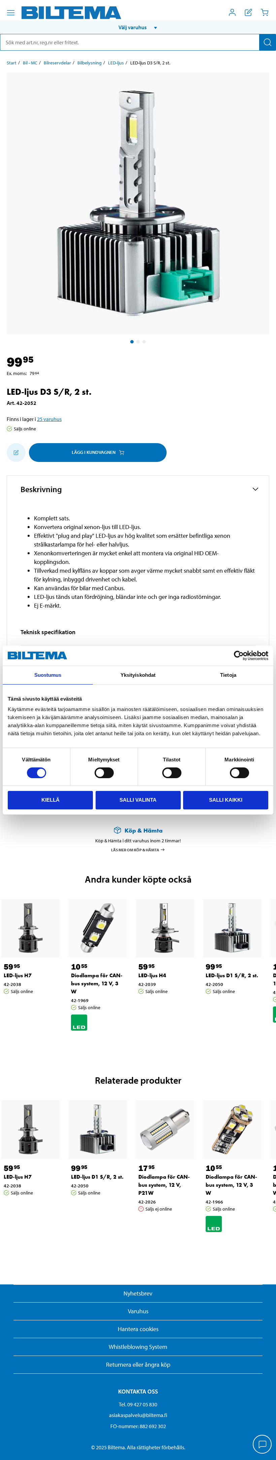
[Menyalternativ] (11, 12)
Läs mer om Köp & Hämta (135, 849)
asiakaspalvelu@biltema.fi (138, 1415)
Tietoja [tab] (228, 675)
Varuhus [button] (138, 1311)
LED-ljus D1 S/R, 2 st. (232, 975)
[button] (138, 27)
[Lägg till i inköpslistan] (16, 452)
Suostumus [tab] (48, 675)
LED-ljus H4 (152, 975)
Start (11, 63)
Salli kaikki (225, 800)
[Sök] (267, 42)
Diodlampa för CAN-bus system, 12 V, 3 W (97, 983)
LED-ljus (116, 63)
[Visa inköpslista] (248, 12)
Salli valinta (138, 800)
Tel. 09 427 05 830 (138, 1404)
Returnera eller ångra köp (138, 1364)
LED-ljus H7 (18, 975)
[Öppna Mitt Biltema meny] (232, 12)
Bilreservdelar (57, 63)
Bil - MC (30, 63)
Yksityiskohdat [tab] (138, 675)
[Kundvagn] (264, 12)
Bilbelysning (89, 63)
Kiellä (50, 800)
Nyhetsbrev (138, 1293)
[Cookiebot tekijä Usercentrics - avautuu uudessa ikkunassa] (238, 656)
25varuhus (49, 419)
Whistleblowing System (138, 1347)
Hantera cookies (138, 1329)
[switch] (104, 772)
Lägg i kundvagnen (93, 452)
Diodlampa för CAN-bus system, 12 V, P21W (164, 1184)
